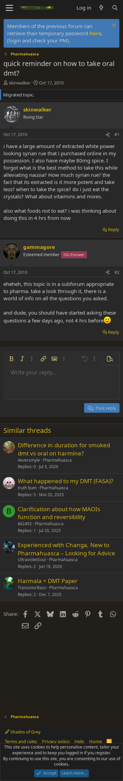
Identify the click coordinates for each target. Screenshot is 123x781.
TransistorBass (32, 588)
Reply (113, 229)
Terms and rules (21, 741)
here (95, 33)
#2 (117, 272)
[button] (11, 358)
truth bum (27, 488)
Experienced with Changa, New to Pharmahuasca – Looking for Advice (66, 549)
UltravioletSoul (32, 559)
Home (95, 741)
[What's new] (101, 7)
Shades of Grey (25, 732)
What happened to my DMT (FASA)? (65, 481)
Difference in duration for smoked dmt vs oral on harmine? (64, 449)
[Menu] (9, 8)
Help (79, 741)
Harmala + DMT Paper (48, 581)
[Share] (107, 135)
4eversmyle (29, 460)
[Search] (115, 7)
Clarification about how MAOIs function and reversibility (59, 513)
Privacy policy (56, 741)
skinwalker (19, 83)
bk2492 (25, 524)
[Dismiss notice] (113, 26)
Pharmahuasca (57, 460)
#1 (117, 134)
